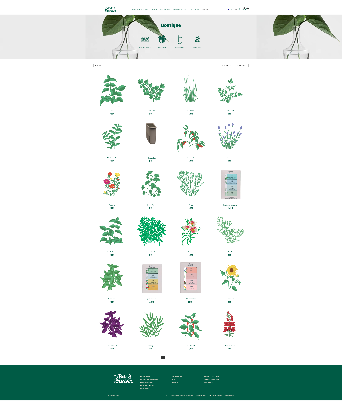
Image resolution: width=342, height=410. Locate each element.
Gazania (191, 252)
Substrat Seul (151, 158)
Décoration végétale (145, 47)
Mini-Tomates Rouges (191, 158)
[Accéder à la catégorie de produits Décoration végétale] (145, 39)
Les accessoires (179, 47)
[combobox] (229, 9)
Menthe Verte (112, 158)
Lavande (230, 158)
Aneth (230, 252)
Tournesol (230, 299)
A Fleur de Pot (191, 299)
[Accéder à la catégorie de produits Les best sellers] (197, 39)
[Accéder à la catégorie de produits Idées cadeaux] (162, 39)
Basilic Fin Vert (151, 252)
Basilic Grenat (112, 346)
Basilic (111, 111)
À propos (317, 2)
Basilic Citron (112, 252)
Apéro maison (151, 299)
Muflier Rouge (230, 346)
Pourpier (112, 205)
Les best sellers (197, 47)
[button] (246, 9)
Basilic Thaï (112, 299)
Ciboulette (190, 111)
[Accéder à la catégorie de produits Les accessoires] (180, 39)
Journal (325, 2)
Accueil (168, 30)
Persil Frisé (151, 205)
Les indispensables (230, 205)
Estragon (151, 346)
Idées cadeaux (162, 47)
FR (231, 9)
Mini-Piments (191, 346)
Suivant (179, 357)
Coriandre (151, 111)
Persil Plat (230, 111)
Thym (191, 205)
